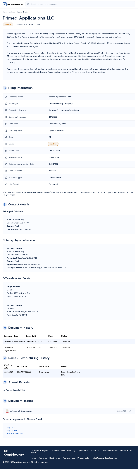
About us (43, 458)
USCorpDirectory (15, 4)
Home (33, 458)
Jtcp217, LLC (12, 430)
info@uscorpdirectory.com (105, 458)
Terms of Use (69, 458)
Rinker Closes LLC (15, 433)
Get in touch (55, 458)
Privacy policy (83, 458)
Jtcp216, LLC (12, 427)
